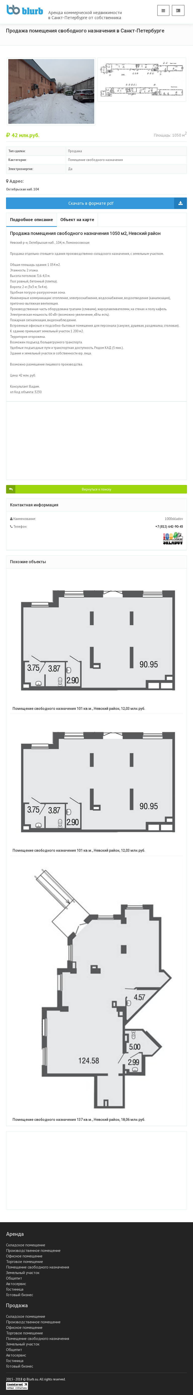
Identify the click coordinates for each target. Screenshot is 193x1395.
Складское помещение (25, 1244)
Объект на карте (77, 219)
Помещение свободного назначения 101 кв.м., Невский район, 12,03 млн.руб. (79, 709)
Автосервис (16, 1283)
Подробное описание (31, 219)
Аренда (15, 1234)
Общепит (14, 1278)
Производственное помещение (33, 1250)
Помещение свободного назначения (37, 1266)
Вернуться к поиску (96, 489)
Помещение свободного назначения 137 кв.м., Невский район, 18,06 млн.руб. (79, 1120)
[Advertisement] (96, 440)
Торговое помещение (24, 1261)
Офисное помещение (24, 1255)
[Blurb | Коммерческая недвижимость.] (24, 10)
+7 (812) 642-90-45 (169, 526)
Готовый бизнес (19, 1294)
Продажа (17, 1305)
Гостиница (14, 1289)
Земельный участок (22, 1272)
